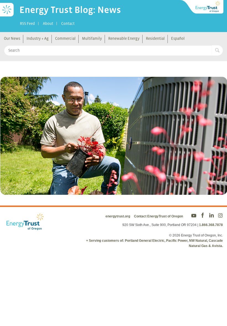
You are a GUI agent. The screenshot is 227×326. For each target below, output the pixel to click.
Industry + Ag (38, 38)
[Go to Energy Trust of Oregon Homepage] (202, 7)
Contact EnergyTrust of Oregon (158, 216)
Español (178, 38)
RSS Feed (27, 23)
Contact (67, 23)
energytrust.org (117, 216)
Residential (155, 38)
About (48, 23)
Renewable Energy (124, 38)
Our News (12, 38)
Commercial (65, 38)
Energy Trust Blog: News (70, 9)
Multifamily (92, 38)
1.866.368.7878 (211, 225)
